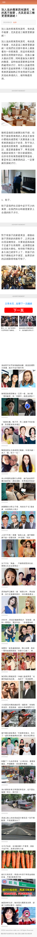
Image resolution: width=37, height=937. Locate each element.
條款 (16, 933)
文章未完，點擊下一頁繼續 (18, 303)
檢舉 (15, 22)
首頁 (3, 2)
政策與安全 (10, 933)
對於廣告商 (28, 933)
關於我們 (4, 933)
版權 (22, 933)
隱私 (19, 933)
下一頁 (18, 310)
